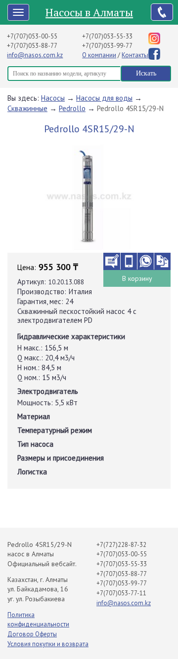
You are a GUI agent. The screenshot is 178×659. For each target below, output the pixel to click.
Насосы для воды (104, 98)
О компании (99, 55)
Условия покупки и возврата (48, 644)
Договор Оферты (32, 634)
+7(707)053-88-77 (32, 45)
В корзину (137, 278)
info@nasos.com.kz (35, 55)
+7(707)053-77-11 (121, 593)
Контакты (135, 55)
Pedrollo (72, 108)
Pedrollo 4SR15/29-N (130, 108)
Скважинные (27, 108)
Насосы (53, 98)
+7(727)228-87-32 (121, 545)
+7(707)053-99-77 (107, 45)
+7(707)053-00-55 (32, 36)
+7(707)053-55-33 (107, 36)
